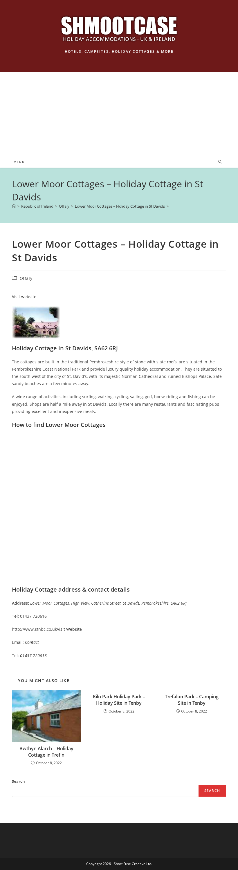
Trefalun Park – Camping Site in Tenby (192, 699)
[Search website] (220, 162)
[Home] (14, 206)
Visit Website (69, 629)
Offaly (26, 278)
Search (18, 781)
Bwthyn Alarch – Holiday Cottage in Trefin (46, 751)
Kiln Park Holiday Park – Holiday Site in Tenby (119, 699)
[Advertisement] (119, 112)
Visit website (24, 296)
